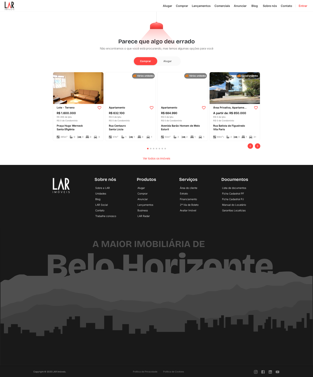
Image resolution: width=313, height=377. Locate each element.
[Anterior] (250, 146)
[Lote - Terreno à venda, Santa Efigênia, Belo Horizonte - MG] (78, 88)
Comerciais (222, 6)
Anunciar (240, 6)
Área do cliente (188, 187)
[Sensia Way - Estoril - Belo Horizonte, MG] (182, 88)
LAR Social (101, 204)
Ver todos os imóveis (156, 158)
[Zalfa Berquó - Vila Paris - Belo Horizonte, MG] (235, 88)
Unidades (100, 193)
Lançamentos (201, 6)
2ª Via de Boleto (189, 204)
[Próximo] (257, 146)
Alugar (167, 6)
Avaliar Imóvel (188, 210)
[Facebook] (263, 371)
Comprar (182, 6)
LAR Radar (143, 216)
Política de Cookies (173, 371)
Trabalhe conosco (105, 216)
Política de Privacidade (145, 371)
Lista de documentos (234, 187)
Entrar (303, 6)
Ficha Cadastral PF (233, 193)
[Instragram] (256, 371)
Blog (254, 6)
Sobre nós (270, 6)
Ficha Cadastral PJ (233, 199)
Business (142, 210)
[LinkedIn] (270, 371)
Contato (286, 6)
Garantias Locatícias (234, 210)
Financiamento (188, 199)
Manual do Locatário (234, 204)
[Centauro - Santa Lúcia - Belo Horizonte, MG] (130, 88)
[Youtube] (277, 371)
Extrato (184, 193)
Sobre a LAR (102, 187)
